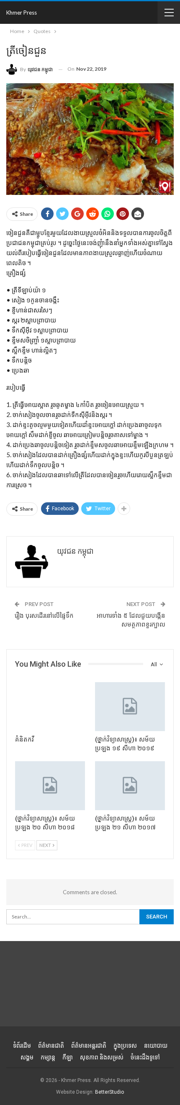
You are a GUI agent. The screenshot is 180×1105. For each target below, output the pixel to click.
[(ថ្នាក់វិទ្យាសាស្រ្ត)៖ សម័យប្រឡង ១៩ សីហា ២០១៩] (130, 706)
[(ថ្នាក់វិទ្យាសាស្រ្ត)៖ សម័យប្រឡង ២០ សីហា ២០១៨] (50, 785)
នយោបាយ (155, 1045)
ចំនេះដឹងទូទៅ (145, 1057)
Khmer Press (21, 12)
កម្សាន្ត (48, 1057)
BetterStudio (109, 1092)
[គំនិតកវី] (50, 706)
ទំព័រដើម (22, 1045)
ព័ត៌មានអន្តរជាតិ (88, 1045)
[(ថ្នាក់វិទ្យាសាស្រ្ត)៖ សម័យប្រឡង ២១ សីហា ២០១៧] (130, 785)
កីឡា (67, 1057)
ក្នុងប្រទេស (125, 1045)
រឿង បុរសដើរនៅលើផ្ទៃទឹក (44, 615)
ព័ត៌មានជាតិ (51, 1045)
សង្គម (27, 1057)
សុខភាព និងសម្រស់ (101, 1057)
